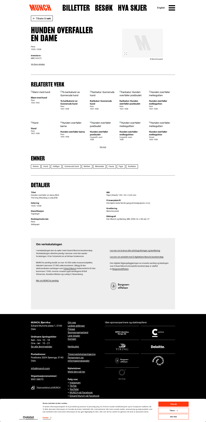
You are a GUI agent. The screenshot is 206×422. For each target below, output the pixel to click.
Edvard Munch (70, 268)
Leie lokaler (74, 336)
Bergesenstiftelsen (120, 269)
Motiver (87, 166)
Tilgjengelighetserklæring (81, 354)
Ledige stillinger (76, 326)
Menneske (99, 166)
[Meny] (172, 8)
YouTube (74, 389)
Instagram (75, 383)
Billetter (76, 8)
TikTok (73, 386)
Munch (41, 7)
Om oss (72, 322)
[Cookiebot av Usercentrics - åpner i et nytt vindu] (28, 417)
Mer (37, 281)
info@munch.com (40, 368)
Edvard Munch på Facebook (84, 396)
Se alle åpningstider (41, 346)
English (161, 8)
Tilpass (172, 410)
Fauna (111, 166)
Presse (71, 329)
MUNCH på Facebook (81, 392)
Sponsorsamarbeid (78, 332)
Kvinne (36, 166)
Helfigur (56, 166)
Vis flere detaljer (38, 64)
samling (55, 281)
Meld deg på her (76, 372)
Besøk (104, 8)
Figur (121, 166)
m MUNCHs (46, 281)
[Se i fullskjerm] (142, 43)
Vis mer (103, 147)
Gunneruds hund (71, 166)
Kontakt (72, 339)
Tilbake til (43, 18)
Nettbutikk (73, 346)
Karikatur (132, 166)
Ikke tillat (173, 417)
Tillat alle (173, 404)
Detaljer (46, 417)
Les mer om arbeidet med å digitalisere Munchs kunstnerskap (137, 257)
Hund (45, 166)
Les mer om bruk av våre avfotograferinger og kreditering (135, 251)
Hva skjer (132, 8)
